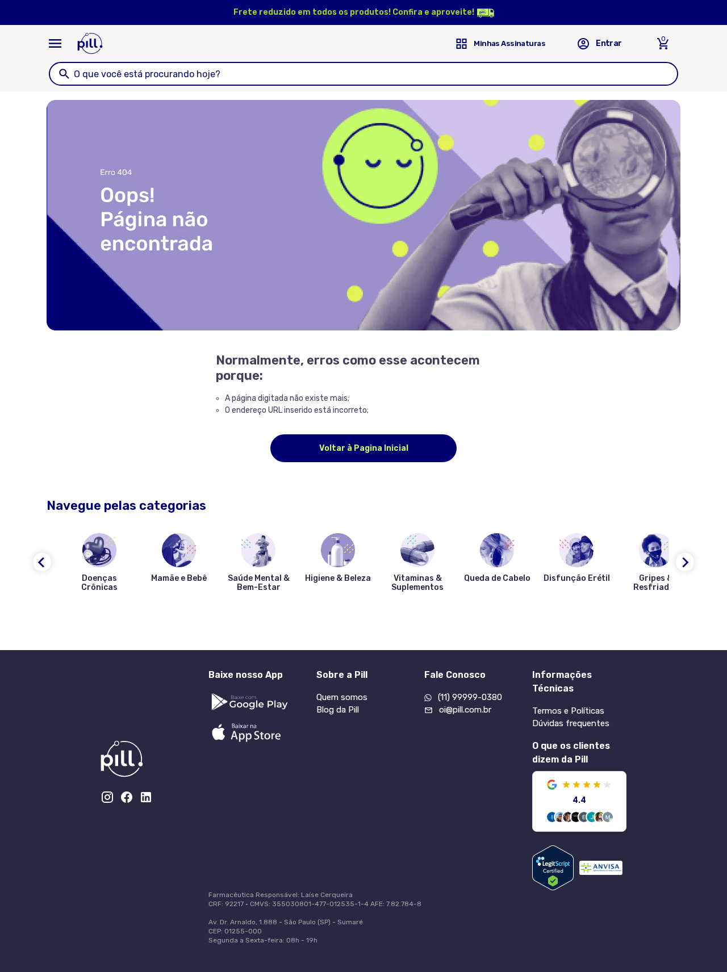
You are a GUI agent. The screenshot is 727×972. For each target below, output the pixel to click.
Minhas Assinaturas (509, 43)
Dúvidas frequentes (570, 723)
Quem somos (341, 697)
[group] (99, 565)
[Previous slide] (42, 562)
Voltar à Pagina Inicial (363, 448)
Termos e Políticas (568, 711)
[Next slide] (685, 562)
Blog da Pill (337, 710)
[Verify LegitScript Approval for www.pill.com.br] (553, 867)
